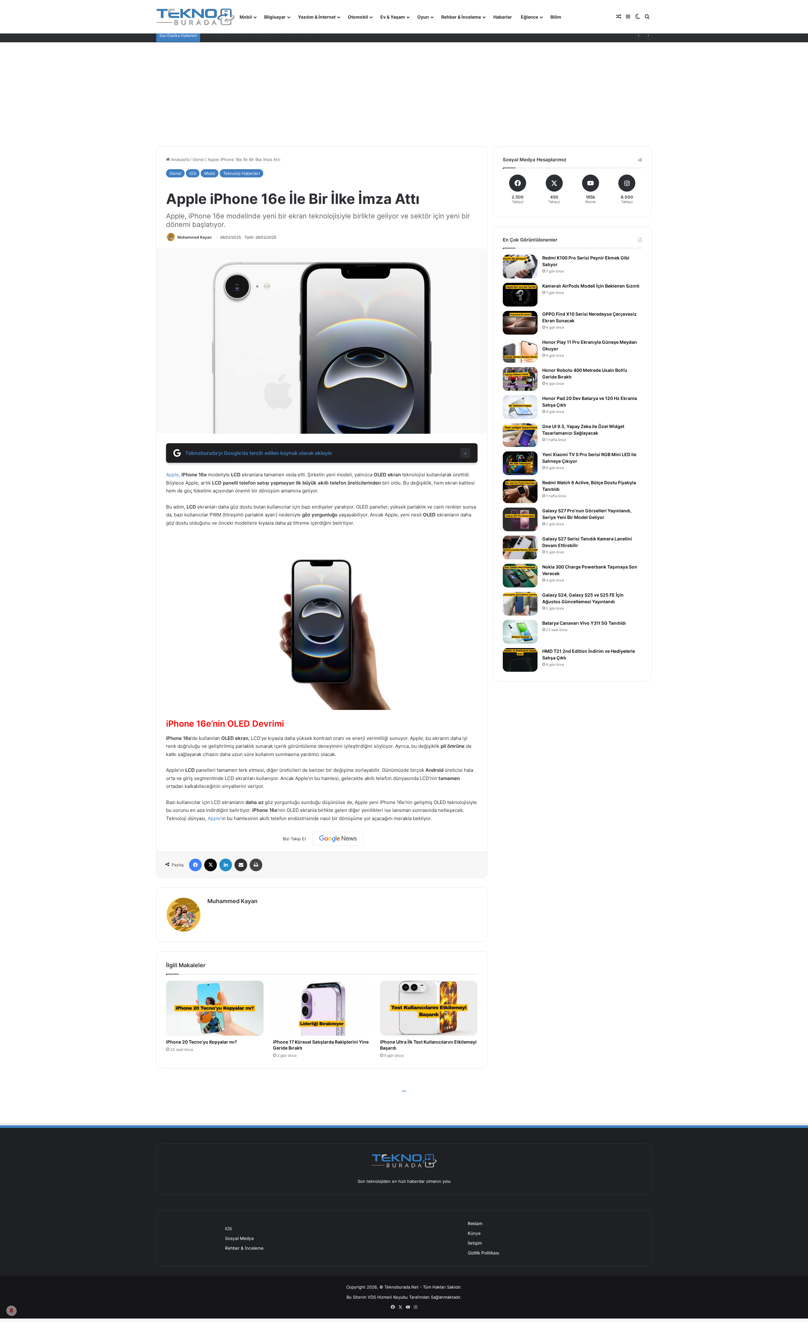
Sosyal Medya (239, 1238)
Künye (474, 1233)
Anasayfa (179, 159)
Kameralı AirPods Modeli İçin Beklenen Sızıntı (590, 286)
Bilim (555, 17)
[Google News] (338, 839)
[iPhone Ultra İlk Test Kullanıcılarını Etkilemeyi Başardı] (429, 1008)
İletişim (475, 1243)
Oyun (423, 17)
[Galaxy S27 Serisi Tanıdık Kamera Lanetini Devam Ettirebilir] (520, 547)
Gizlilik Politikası (483, 1252)
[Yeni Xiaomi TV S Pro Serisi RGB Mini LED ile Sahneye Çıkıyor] (520, 463)
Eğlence (529, 17)
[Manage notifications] (11, 1311)
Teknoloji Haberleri (241, 173)
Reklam (475, 1223)
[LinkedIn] (225, 865)
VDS (372, 1297)
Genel (198, 159)
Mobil (246, 17)
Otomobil (358, 17)
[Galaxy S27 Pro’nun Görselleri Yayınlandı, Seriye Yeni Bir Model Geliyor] (520, 519)
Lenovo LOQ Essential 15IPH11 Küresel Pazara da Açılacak (259, 35)
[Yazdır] (256, 865)
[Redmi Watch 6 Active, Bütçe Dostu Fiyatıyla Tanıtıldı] (520, 491)
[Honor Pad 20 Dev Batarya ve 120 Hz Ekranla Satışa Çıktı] (520, 407)
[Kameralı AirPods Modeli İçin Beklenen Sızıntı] (520, 295)
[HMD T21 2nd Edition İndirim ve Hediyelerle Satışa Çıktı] (520, 660)
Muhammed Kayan (194, 237)
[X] (210, 865)
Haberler (502, 17)
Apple (172, 475)
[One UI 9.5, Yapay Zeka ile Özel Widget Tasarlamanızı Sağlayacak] (520, 435)
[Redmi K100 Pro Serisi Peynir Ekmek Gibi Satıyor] (520, 266)
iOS (192, 173)
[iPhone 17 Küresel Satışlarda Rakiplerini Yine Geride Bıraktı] (322, 1008)
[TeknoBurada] (195, 16)
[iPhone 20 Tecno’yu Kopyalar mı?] (215, 1008)
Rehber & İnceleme (461, 17)
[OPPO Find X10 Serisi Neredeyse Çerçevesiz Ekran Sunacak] (520, 323)
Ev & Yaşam (392, 17)
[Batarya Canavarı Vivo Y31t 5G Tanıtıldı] (520, 632)
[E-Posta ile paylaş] (241, 865)
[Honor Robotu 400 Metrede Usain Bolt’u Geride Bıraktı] (520, 379)
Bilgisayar (275, 17)
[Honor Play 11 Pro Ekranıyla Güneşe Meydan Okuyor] (520, 351)
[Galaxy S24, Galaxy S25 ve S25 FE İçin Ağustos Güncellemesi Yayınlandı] (520, 604)
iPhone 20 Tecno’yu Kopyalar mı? (201, 1042)
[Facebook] (195, 865)
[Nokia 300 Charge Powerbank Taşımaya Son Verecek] (520, 575)
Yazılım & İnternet (317, 17)
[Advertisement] (404, 89)
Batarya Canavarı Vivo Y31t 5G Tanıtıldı (584, 623)
